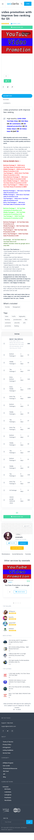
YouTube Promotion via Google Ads (17, 586)
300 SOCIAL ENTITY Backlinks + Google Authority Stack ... (18, 641)
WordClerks (7, 800)
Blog (4, 777)
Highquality (22, 316)
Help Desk (10, 723)
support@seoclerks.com (8, 726)
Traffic (14, 316)
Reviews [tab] (6, 99)
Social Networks (17, 554)
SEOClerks (7, 789)
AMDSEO (11, 628)
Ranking (16, 326)
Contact (23, 543)
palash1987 (12, 623)
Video (6, 316)
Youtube (7, 307)
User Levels (6, 765)
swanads (19, 537)
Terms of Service (8, 741)
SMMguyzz (12, 611)
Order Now (21, 591)
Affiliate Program (8, 763)
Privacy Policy (7, 744)
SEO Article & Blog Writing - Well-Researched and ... (19, 647)
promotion (8, 326)
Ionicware (5, 786)
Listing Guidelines (8, 750)
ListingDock (7, 794)
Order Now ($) (17, 27)
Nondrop (7, 319)
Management (16, 307)
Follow (12, 543)
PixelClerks (7, 797)
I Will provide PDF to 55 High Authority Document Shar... (17, 654)
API (4, 774)
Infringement (7, 747)
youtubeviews (17, 319)
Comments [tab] (6, 103)
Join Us (5, 818)
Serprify (11, 617)
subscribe (17, 322)
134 (8, 81)
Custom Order (17, 548)
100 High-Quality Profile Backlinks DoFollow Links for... (19, 661)
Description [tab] (7, 96)
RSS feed (6, 771)
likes (26, 319)
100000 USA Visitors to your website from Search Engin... (17, 681)
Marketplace (6, 554)
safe (24, 322)
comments (8, 322)
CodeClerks (7, 792)
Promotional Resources (10, 768)
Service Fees (6, 753)
